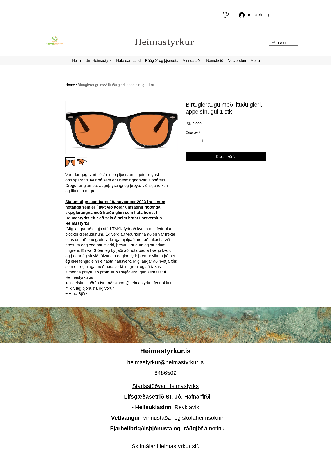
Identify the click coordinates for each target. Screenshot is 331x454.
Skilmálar (143, 446)
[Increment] (203, 141)
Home (70, 85)
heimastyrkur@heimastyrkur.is (165, 362)
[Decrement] (189, 141)
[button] (226, 15)
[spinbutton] (196, 141)
